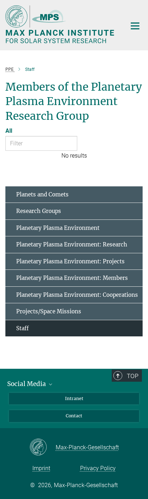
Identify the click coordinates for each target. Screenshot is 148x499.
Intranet (74, 398)
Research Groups (38, 211)
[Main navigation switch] (135, 26)
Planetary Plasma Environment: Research (71, 244)
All (8, 130)
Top (132, 376)
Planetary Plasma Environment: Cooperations (77, 294)
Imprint (41, 468)
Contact (74, 415)
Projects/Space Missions (48, 311)
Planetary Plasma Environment (58, 227)
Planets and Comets (42, 194)
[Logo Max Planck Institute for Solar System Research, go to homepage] (60, 24)
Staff (22, 328)
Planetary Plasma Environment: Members (72, 278)
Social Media (27, 383)
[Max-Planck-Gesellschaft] (42, 447)
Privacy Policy (98, 468)
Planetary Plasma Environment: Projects (70, 261)
